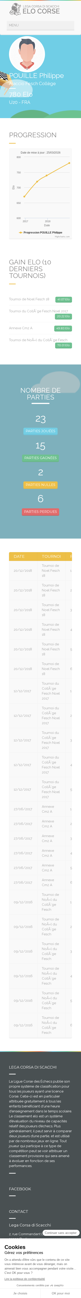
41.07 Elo (64, 299)
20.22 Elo (63, 316)
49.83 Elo (63, 328)
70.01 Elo (63, 345)
